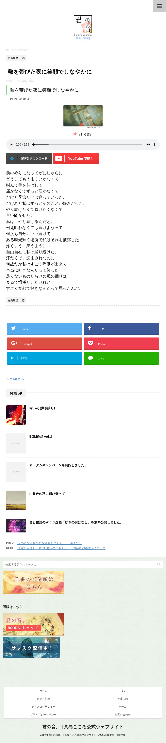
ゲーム (123, 706)
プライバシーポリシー (43, 714)
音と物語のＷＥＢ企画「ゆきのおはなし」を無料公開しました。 (76, 522)
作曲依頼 (122, 698)
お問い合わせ (123, 714)
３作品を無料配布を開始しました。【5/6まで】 (49, 543)
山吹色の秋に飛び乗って (47, 493)
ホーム (43, 690)
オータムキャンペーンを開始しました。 (58, 465)
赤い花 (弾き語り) (42, 408)
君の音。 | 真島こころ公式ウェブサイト (83, 726)
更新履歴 (15, 379)
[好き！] (75, 133)
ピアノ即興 (43, 698)
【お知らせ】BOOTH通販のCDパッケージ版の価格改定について (61, 548)
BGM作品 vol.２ (41, 436)
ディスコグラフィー (43, 706)
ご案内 (123, 690)
